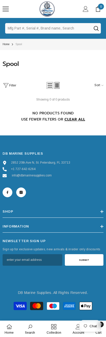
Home (6, 44)
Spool (18, 44)
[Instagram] (21, 192)
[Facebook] (7, 192)
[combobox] (48, 28)
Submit (84, 260)
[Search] (96, 28)
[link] (30, 329)
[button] (50, 85)
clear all (74, 119)
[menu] (6, 9)
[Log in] (86, 9)
